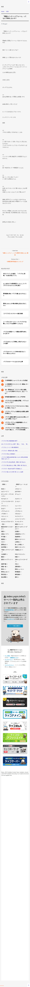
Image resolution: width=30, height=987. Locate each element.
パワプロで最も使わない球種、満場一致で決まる (14, 465)
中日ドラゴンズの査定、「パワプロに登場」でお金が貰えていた (14, 274)
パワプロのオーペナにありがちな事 (13, 361)
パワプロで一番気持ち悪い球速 (9, 450)
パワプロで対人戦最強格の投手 (9, 441)
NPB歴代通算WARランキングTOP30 (15, 397)
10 (2, 428)
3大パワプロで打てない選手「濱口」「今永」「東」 (14, 444)
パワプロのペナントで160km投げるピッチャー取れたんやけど (14, 352)
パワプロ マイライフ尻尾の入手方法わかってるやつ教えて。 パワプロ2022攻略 (17, 428)
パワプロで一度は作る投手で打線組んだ (11, 468)
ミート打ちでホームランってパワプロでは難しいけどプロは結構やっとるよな (15, 322)
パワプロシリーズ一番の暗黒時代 (10, 447)
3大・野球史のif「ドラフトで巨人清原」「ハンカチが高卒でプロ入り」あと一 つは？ (16, 391)
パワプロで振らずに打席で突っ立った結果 (12, 472)
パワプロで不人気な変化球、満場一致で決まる (13, 462)
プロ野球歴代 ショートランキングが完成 (16, 380)
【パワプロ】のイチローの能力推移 (13, 313)
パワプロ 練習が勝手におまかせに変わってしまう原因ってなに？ (17, 418)
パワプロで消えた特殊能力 (8, 454)
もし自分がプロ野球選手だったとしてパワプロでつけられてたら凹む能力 (15, 284)
